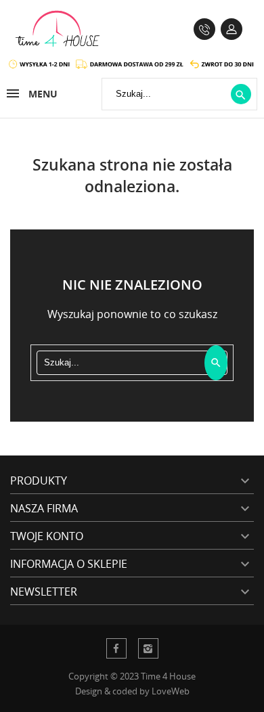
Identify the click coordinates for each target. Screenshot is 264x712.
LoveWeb (171, 691)
